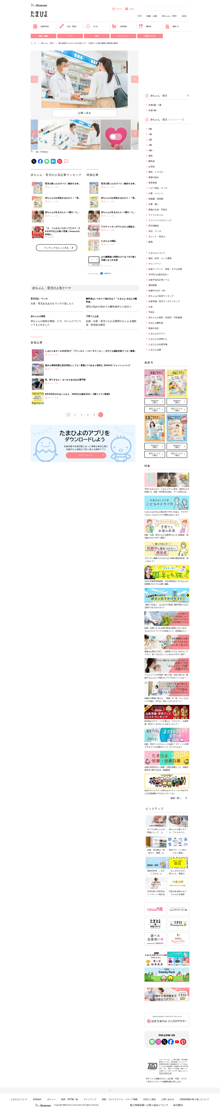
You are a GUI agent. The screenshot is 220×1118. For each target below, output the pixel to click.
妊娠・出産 (152, 16)
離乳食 (148, 26)
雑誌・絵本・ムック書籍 (160, 258)
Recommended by (94, 274)
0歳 (150, 128)
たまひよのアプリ (156, 333)
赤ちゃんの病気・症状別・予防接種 (165, 317)
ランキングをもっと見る (56, 247)
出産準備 (123, 26)
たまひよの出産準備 (157, 344)
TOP (139, 16)
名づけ (95, 26)
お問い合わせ (167, 1099)
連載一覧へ (176, 798)
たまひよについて (156, 252)
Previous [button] (34, 79)
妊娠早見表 (45, 26)
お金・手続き (72, 26)
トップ (33, 43)
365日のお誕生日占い (158, 274)
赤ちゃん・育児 (169, 16)
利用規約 (37, 1099)
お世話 (151, 166)
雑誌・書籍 (43, 36)
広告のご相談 (149, 1099)
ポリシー (51, 1099)
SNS (96, 36)
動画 (150, 241)
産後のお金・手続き (157, 209)
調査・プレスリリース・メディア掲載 (120, 1099)
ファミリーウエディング (160, 220)
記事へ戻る (84, 112)
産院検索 (152, 285)
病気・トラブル (155, 171)
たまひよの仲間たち (157, 338)
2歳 (150, 139)
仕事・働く (153, 204)
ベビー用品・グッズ (157, 188)
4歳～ (151, 150)
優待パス (176, 26)
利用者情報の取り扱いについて (194, 1099)
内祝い (132, 8)
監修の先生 (153, 328)
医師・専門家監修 (42, 152)
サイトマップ (90, 1099)
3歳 (150, 144)
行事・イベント (155, 193)
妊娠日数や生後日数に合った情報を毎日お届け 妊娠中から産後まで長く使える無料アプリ (86, 448)
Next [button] (134, 79)
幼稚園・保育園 (155, 198)
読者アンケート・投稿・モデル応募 (165, 269)
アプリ (70, 36)
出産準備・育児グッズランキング (164, 301)
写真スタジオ (150, 36)
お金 (150, 306)
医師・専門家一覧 (69, 1099)
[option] (84, 79)
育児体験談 (153, 225)
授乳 (150, 155)
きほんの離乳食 (155, 322)
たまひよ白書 (154, 349)
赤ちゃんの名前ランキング (161, 295)
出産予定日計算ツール (158, 279)
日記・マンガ (154, 231)
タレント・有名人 (156, 236)
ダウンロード (86, 455)
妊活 (184, 16)
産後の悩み (153, 177)
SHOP (119, 8)
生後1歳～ (153, 110)
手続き (151, 312)
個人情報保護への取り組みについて (149, 1105)
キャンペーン (123, 36)
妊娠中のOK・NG (156, 290)
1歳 (150, 134)
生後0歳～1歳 (154, 104)
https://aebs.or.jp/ (165, 1073)
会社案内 (178, 1105)
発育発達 (152, 182)
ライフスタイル (155, 214)
